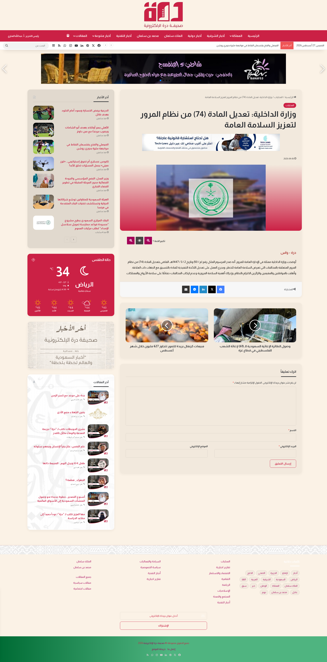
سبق (244, 586)
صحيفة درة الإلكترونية (154, 643)
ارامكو (285, 573)
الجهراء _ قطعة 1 (75, 479)
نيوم (264, 592)
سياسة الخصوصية (150, 567)
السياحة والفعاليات (150, 561)
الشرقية (267, 579)
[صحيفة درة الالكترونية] (163, 15)
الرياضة (226, 584)
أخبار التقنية (124, 35)
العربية (254, 579)
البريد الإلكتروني (287, 446)
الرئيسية (253, 35)
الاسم (292, 430)
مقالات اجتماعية (82, 588)
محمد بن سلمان (148, 35)
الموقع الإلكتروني (199, 446)
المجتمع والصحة (221, 596)
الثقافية (225, 579)
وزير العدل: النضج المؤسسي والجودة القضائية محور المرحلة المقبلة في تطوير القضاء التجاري (85, 182)
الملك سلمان (173, 35)
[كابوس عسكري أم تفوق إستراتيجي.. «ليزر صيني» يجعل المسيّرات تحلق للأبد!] (43, 164)
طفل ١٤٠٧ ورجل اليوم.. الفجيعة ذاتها (64, 463)
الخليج (250, 573)
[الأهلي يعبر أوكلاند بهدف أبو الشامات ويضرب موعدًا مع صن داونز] (43, 130)
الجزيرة (273, 573)
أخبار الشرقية (216, 35)
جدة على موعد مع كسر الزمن (68, 395)
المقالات (81, 35)
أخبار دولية (195, 35)
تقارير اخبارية (223, 567)
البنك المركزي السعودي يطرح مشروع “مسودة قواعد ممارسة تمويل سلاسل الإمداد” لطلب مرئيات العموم (85, 224)
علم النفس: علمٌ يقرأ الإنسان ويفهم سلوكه (59, 446)
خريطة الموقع (159, 649)
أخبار (295, 573)
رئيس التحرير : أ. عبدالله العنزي (23, 36)
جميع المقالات (83, 577)
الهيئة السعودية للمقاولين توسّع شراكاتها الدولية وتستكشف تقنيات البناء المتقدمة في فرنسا (83, 203)
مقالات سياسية (82, 582)
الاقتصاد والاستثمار (219, 573)
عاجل (294, 592)
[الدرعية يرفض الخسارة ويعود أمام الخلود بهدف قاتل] (43, 113)
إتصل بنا (171, 649)
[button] (169, 80)
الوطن (263, 586)
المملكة (237, 35)
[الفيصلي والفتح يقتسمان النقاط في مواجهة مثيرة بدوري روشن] (43, 147)
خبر (253, 586)
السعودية (280, 579)
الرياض (294, 579)
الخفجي (261, 573)
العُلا (244, 579)
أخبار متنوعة (103, 35)
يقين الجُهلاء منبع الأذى (71, 412)
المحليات (278, 97)
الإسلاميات (223, 590)
